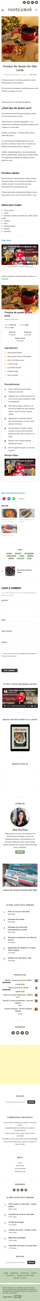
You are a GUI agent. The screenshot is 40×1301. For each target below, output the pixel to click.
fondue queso (11, 556)
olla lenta (20, 558)
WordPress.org (20, 1171)
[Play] (5, 706)
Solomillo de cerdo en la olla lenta (23, 1245)
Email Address (7, 631)
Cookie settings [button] (7, 1297)
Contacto (10, 1275)
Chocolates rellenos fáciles (24, 571)
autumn (9, 553)
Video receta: (6, 240)
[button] (3, 10)
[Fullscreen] (35, 706)
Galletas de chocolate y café (19, 958)
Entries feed (20, 1165)
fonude (21, 556)
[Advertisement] (20, 1064)
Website (4, 642)
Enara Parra (7, 1122)
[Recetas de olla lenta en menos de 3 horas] (9, 513)
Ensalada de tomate (16, 919)
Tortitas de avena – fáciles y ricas (22, 1230)
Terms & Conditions (25, 1275)
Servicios (24, 1273)
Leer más (20, 852)
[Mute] (32, 706)
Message (5, 600)
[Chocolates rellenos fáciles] (10, 571)
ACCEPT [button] (17, 1297)
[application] (20, 698)
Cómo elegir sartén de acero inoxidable (24, 1139)
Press (34, 1273)
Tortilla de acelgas (16, 1222)
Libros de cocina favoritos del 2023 (20, 890)
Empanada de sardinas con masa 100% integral (21, 948)
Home (5, 1273)
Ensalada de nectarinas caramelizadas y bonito (17, 928)
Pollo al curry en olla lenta (19, 911)
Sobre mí (14, 1273)
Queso (29, 558)
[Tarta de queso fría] (9, 528)
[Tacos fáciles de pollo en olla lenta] (27, 513)
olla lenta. (5, 279)
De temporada (29, 553)
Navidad (11, 558)
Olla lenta (33, 74)
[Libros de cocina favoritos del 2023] (20, 865)
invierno (30, 556)
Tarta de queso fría (7, 535)
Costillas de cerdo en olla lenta (21, 1214)
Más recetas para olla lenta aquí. (13, 493)
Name (3, 620)
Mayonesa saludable (17, 1237)
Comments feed (20, 1168)
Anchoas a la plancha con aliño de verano (22, 938)
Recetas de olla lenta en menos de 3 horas (9, 520)
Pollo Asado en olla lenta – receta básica (22, 1205)
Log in (20, 1163)
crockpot (18, 553)
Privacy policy (20, 1278)
